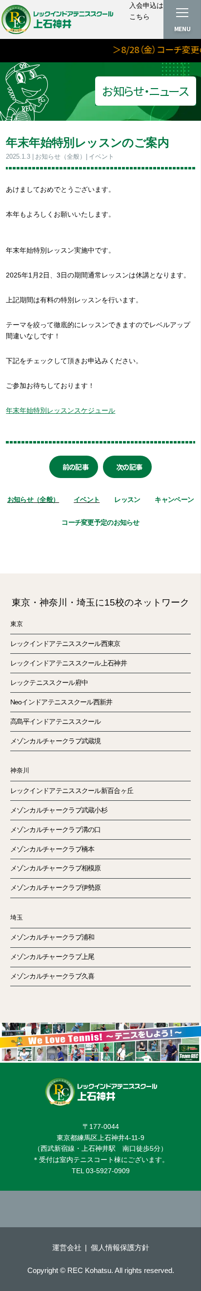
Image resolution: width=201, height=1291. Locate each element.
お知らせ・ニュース (145, 90)
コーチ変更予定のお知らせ (100, 522)
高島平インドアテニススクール (55, 721)
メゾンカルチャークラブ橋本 (52, 849)
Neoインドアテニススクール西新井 (61, 702)
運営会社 (66, 1247)
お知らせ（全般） (33, 499)
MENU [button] (182, 28)
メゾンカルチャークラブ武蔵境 (55, 741)
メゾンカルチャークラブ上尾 (52, 956)
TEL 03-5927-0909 (101, 1171)
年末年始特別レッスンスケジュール (60, 410)
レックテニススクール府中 (49, 682)
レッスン (127, 499)
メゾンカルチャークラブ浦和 (52, 937)
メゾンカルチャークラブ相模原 (55, 868)
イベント (87, 499)
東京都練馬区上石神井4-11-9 (100, 1138)
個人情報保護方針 (120, 1247)
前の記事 (75, 467)
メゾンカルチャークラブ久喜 (52, 976)
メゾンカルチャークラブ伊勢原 (55, 887)
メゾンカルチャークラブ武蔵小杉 (58, 810)
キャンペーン (174, 499)
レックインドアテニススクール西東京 (65, 643)
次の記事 (129, 467)
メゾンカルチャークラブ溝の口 (55, 829)
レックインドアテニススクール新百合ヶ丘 (72, 790)
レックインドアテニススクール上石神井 (68, 663)
